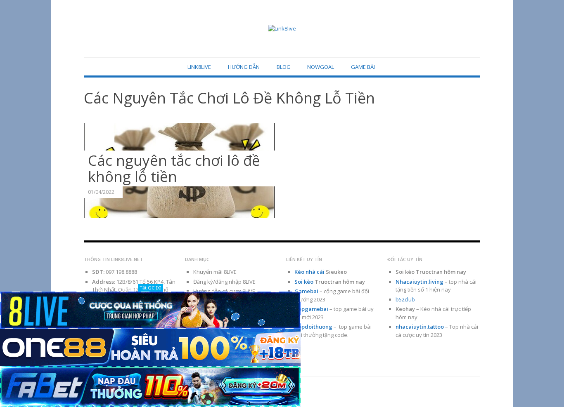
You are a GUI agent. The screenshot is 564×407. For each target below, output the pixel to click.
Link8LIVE (199, 67)
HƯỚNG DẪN (244, 67)
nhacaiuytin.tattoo (420, 326)
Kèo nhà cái (309, 271)
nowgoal (320, 67)
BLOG (284, 67)
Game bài (363, 67)
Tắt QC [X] (150, 288)
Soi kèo (303, 281)
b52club (405, 299)
